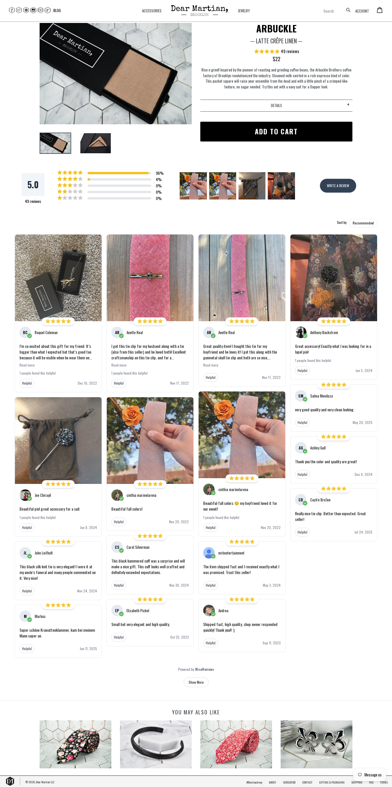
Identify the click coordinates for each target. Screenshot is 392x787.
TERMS (384, 782)
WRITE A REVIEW (338, 185)
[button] (276, 51)
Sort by (342, 222)
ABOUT (272, 782)
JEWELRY (244, 10)
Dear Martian (43, 782)
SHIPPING (356, 782)
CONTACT (307, 782)
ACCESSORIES (152, 10)
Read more (27, 365)
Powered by (196, 669)
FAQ (371, 782)
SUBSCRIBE (289, 782)
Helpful (27, 383)
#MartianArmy (254, 782)
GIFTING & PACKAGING (332, 782)
